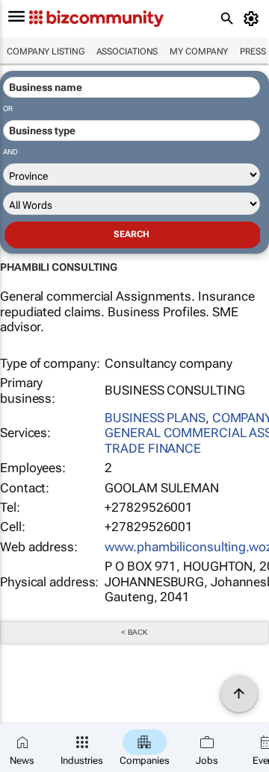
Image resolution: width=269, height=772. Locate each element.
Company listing (45, 51)
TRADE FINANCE (153, 448)
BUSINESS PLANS (155, 417)
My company (199, 51)
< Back (134, 632)
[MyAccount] (253, 18)
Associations (127, 51)
